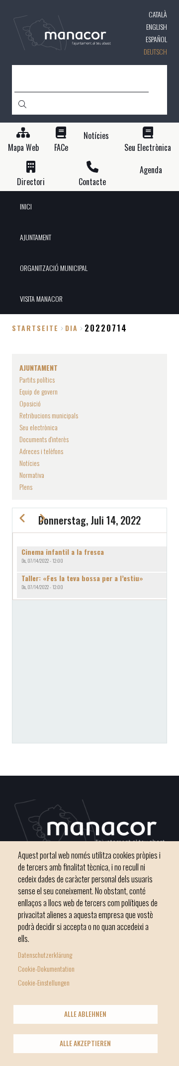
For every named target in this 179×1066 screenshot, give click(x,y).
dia (71, 328)
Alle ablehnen (85, 1014)
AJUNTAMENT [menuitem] (35, 237)
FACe (61, 147)
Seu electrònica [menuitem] (38, 427)
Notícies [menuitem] (29, 463)
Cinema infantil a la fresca (62, 551)
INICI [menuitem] (26, 206)
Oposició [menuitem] (30, 403)
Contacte (92, 182)
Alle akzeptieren (85, 1043)
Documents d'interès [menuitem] (44, 439)
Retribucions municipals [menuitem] (48, 415)
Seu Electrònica (147, 147)
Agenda (151, 170)
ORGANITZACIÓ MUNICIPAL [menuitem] (54, 268)
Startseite (35, 328)
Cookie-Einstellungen (44, 982)
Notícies (96, 136)
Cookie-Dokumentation (46, 968)
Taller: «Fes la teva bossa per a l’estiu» (82, 578)
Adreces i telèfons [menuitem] (41, 451)
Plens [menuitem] (25, 486)
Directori (31, 182)
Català (158, 14)
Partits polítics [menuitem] (37, 379)
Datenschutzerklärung (45, 954)
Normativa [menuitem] (31, 474)
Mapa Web (23, 147)
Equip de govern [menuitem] (38, 391)
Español (156, 39)
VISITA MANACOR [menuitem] (41, 298)
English (156, 26)
